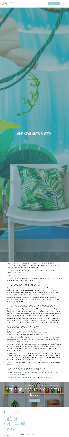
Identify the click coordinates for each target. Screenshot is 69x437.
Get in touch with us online (15, 377)
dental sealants (19, 272)
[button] (64, 4)
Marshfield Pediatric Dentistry (16, 374)
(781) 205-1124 (53, 3)
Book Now (34, 400)
